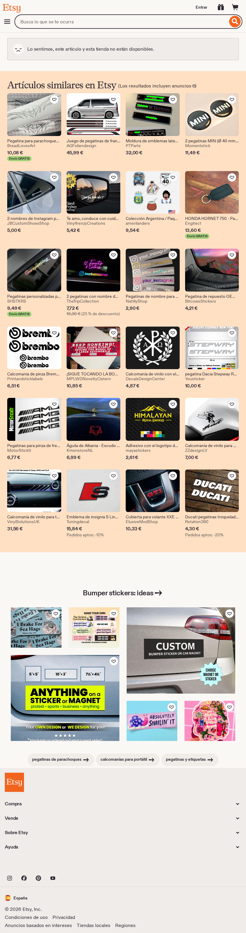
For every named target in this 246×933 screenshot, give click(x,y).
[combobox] (121, 21)
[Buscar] (235, 21)
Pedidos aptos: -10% (85, 534)
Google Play (70, 865)
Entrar (201, 7)
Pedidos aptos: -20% (204, 534)
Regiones (125, 925)
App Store (25, 865)
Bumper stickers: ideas (118, 593)
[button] (16, 898)
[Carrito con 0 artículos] (235, 7)
